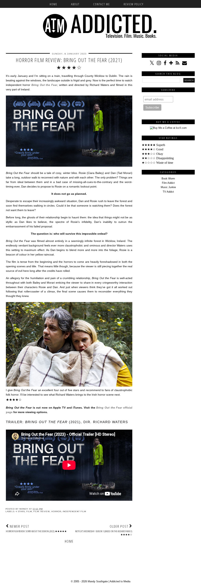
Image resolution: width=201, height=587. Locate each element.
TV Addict (168, 191)
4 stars (20, 511)
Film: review (41, 511)
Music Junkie (168, 187)
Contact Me (101, 4)
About (75, 4)
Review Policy (133, 4)
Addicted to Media (120, 581)
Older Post (103, 530)
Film (29, 511)
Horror (56, 511)
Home (53, 4)
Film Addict (168, 182)
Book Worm (168, 178)
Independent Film (74, 511)
